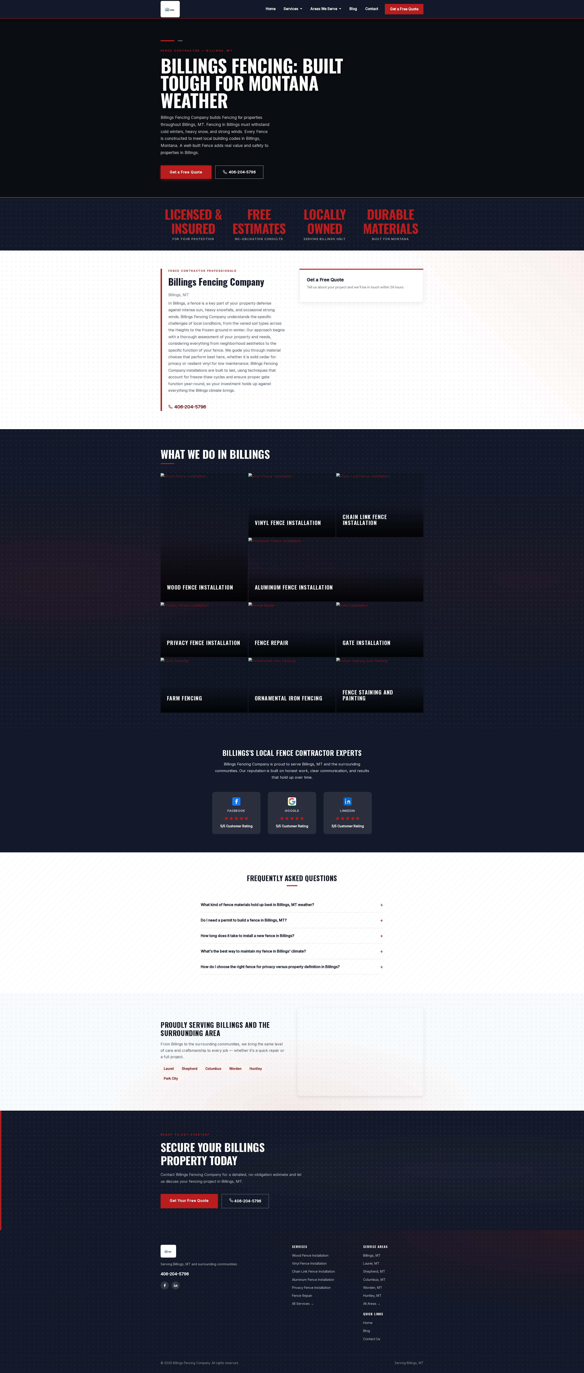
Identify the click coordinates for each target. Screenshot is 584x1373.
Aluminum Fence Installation (313, 1280)
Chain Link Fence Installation (313, 1271)
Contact (371, 9)
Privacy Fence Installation (311, 1287)
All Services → (303, 1303)
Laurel (169, 1068)
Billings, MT (372, 1255)
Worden (235, 1068)
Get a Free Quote (404, 9)
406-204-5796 (242, 172)
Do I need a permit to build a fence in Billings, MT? (292, 920)
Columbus (213, 1068)
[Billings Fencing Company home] (170, 9)
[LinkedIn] (176, 1285)
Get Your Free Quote (189, 1200)
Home (271, 9)
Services (291, 9)
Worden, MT (372, 1287)
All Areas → (372, 1303)
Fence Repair (302, 1295)
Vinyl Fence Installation (309, 1263)
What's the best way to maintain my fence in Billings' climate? (292, 951)
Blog (353, 9)
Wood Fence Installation (310, 1255)
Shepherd (189, 1068)
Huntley (256, 1068)
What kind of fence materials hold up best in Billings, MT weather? (292, 905)
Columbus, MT (374, 1280)
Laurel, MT (371, 1263)
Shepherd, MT (374, 1271)
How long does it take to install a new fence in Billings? (292, 936)
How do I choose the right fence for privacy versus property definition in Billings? (292, 967)
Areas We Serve (323, 9)
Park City (171, 1078)
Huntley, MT (372, 1295)
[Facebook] (165, 1285)
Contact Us (371, 1339)
